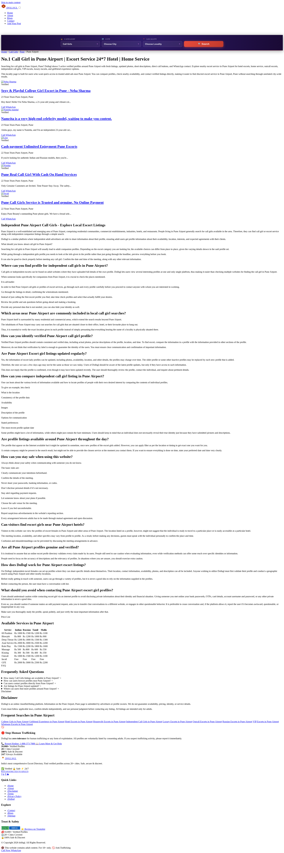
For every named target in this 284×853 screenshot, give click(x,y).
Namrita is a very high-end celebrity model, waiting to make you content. (56, 119)
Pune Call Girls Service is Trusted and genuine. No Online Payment (52, 202)
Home (10, 13)
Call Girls (13, 51)
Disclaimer (12, 791)
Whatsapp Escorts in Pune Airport (17, 724)
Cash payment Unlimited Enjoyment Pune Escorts (39, 146)
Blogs (10, 18)
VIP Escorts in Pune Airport (266, 721)
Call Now (6, 850)
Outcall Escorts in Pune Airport (207, 721)
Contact (10, 21)
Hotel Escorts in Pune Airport (78, 721)
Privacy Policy (14, 796)
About (10, 15)
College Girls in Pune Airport (15, 721)
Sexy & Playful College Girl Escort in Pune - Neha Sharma (46, 91)
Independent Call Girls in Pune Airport (144, 721)
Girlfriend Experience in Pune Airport (46, 721)
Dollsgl (11, 799)
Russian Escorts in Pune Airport (237, 721)
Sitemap (11, 815)
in (3, 774)
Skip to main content (10, 2)
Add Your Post (14, 23)
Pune (22, 51)
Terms (10, 793)
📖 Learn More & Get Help (49, 743)
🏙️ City (106, 39)
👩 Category (68, 39)
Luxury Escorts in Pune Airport (177, 721)
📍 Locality (150, 39)
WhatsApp (11, 107)
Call (3, 107)
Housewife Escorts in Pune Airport (109, 721)
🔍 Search (203, 44)
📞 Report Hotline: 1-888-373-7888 (18, 743)
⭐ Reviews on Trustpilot (33, 829)
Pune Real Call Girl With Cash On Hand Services (39, 174)
